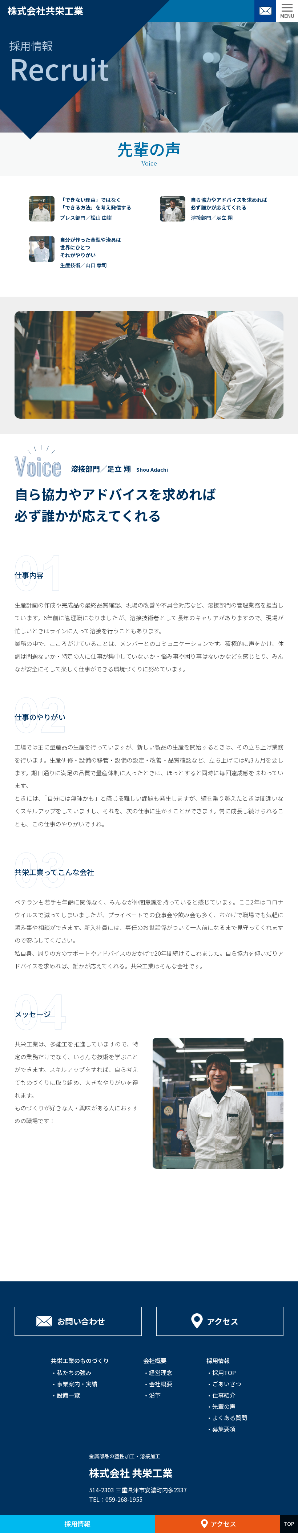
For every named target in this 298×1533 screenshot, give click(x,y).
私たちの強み (74, 1372)
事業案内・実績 (77, 1384)
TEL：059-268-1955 (115, 1499)
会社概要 (160, 1384)
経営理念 (160, 1372)
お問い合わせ (265, 11)
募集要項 (223, 1429)
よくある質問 (229, 1417)
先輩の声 (223, 1406)
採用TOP (224, 1372)
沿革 (155, 1395)
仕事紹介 (223, 1395)
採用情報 (77, 1523)
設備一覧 (68, 1395)
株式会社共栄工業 (45, 10)
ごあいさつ (226, 1384)
